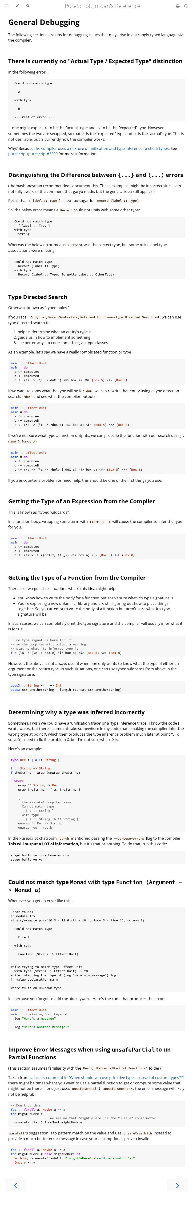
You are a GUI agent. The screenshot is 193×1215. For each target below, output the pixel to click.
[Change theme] (17, 6)
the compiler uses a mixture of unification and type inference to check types (101, 148)
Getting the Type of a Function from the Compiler (77, 577)
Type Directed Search (37, 297)
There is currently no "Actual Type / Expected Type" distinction (95, 61)
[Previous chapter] (15, 1185)
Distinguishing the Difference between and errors (95, 175)
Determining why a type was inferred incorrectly (76, 712)
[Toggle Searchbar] (28, 6)
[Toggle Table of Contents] (6, 6)
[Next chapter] (177, 1185)
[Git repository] (185, 5)
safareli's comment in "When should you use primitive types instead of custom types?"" (106, 1077)
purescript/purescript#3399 (33, 153)
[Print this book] (178, 5)
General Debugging (44, 22)
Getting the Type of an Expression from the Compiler (81, 501)
